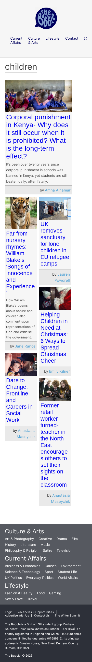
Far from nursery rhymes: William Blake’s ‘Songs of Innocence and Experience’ (20, 263)
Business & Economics (22, 566)
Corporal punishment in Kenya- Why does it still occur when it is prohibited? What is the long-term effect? (38, 136)
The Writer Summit (67, 615)
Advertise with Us (17, 615)
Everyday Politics (39, 578)
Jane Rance (25, 346)
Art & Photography (19, 539)
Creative (45, 539)
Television (64, 550)
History (10, 545)
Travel (32, 599)
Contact (71, 38)
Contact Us (42, 615)
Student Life (67, 572)
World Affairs (68, 578)
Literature (28, 545)
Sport (49, 572)
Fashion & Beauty (19, 593)
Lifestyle (17, 585)
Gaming (55, 593)
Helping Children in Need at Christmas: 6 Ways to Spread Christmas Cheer (54, 337)
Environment (71, 566)
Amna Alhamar (58, 190)
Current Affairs (25, 558)
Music (45, 545)
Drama (61, 539)
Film (74, 539)
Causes (50, 566)
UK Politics (13, 578)
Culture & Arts (24, 531)
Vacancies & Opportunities (36, 612)
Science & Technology (22, 572)
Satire (47, 550)
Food (41, 593)
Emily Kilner (59, 371)
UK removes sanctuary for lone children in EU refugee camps (54, 244)
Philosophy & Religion (22, 550)
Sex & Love (14, 599)
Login (9, 612)
